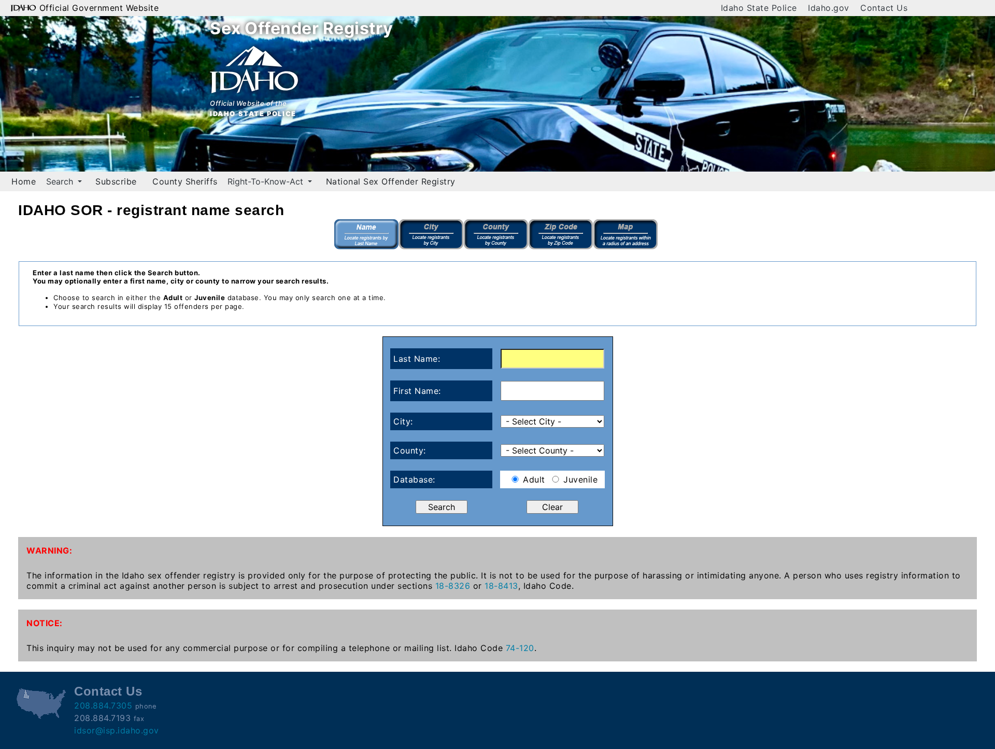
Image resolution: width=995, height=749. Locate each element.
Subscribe (116, 181)
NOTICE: (44, 623)
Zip (561, 234)
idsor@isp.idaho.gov (116, 730)
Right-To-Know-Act (267, 181)
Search (61, 181)
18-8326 (453, 586)
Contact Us (883, 8)
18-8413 (501, 586)
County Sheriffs (185, 181)
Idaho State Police (759, 8)
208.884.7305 (103, 705)
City (431, 234)
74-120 (520, 648)
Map (625, 234)
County (496, 234)
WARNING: (49, 550)
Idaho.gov (828, 8)
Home (23, 181)
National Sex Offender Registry (391, 181)
